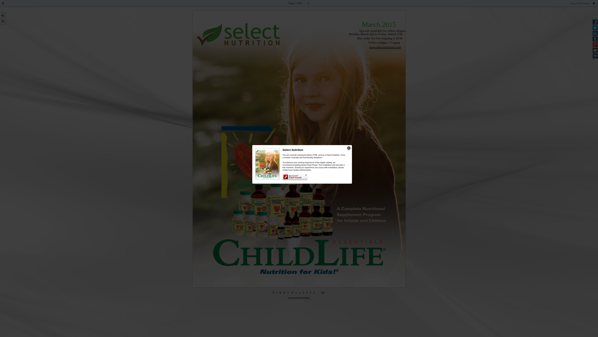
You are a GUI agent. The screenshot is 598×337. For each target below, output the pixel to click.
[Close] (348, 148)
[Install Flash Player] (314, 177)
